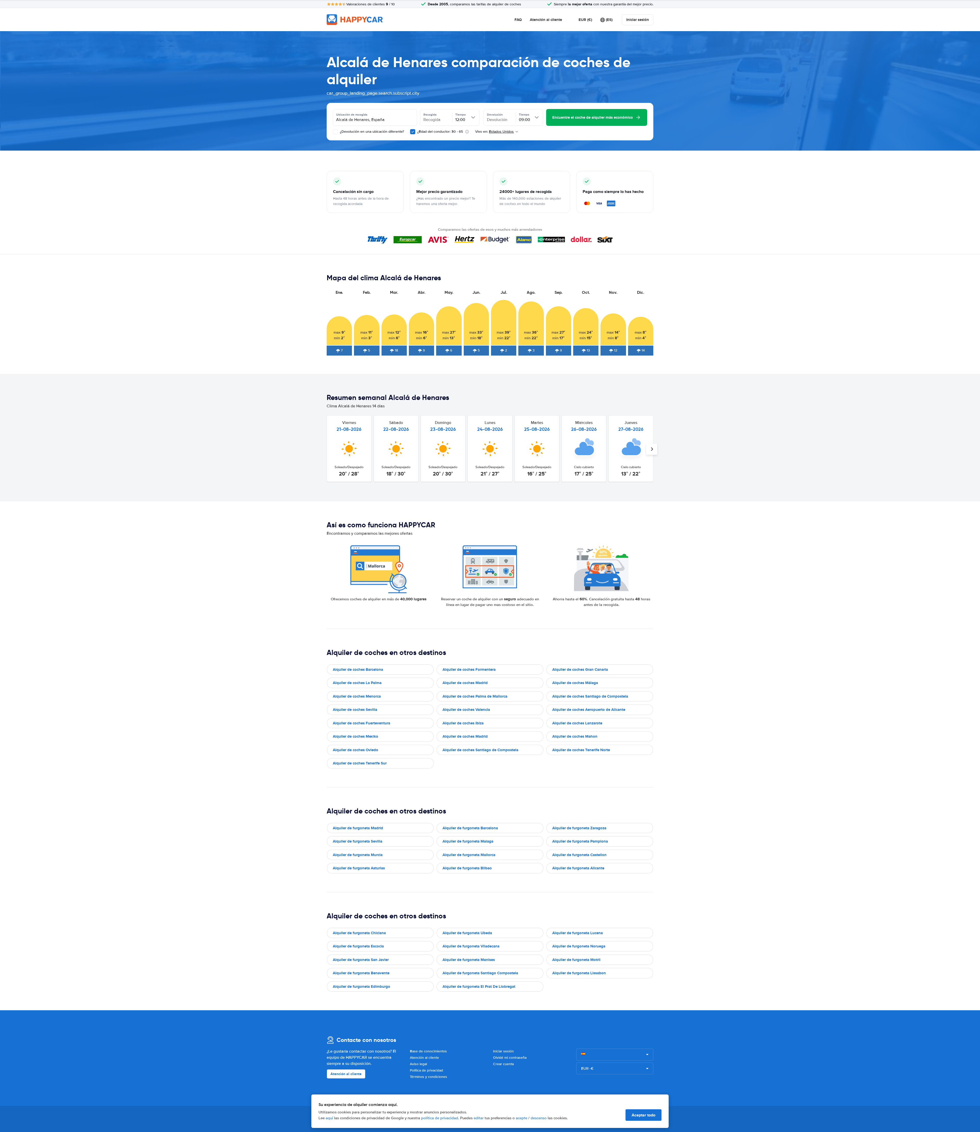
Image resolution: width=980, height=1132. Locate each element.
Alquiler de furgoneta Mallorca (469, 855)
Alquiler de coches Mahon (574, 736)
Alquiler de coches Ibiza (463, 723)
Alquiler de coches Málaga (575, 683)
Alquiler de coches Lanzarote (577, 723)
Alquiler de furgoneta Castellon (579, 855)
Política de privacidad (426, 1070)
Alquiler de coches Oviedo (355, 750)
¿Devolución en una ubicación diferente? (371, 131)
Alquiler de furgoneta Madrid (358, 828)
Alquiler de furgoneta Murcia (358, 855)
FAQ (518, 19)
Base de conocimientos (428, 1051)
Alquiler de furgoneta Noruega (578, 946)
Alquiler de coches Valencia (466, 709)
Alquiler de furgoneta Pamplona (580, 841)
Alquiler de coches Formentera (469, 669)
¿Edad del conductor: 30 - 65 (440, 131)
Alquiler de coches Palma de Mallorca (475, 696)
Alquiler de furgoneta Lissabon (579, 973)
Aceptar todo (643, 1115)
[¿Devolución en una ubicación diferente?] (335, 131)
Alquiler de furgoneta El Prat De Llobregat (479, 986)
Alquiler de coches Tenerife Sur (360, 763)
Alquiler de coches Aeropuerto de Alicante (588, 709)
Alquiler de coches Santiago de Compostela (590, 696)
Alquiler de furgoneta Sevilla (357, 841)
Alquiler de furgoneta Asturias (359, 868)
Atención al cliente (546, 19)
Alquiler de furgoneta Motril (576, 960)
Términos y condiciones (428, 1077)
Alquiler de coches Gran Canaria (580, 669)
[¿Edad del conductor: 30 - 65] (412, 131)
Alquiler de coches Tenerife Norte (581, 750)
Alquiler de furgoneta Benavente (361, 973)
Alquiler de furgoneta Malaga (468, 841)
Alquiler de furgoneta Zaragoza (579, 828)
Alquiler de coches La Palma (357, 683)
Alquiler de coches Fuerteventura (361, 723)
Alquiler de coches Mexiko (355, 736)
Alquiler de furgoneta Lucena (577, 933)
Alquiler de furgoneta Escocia (358, 946)
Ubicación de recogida (352, 114)
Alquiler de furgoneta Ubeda (467, 933)
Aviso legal (418, 1064)
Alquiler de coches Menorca (357, 696)
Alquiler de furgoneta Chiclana (359, 933)
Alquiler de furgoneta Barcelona (470, 828)
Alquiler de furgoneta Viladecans (471, 946)
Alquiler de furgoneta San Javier (361, 960)
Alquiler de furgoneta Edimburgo (361, 986)
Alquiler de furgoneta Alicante (578, 868)
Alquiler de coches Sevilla (355, 709)
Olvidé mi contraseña (509, 1057)
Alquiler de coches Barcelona (358, 669)
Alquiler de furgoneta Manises (469, 960)
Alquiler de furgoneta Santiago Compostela (480, 973)
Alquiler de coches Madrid (465, 683)
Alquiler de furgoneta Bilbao (467, 868)
